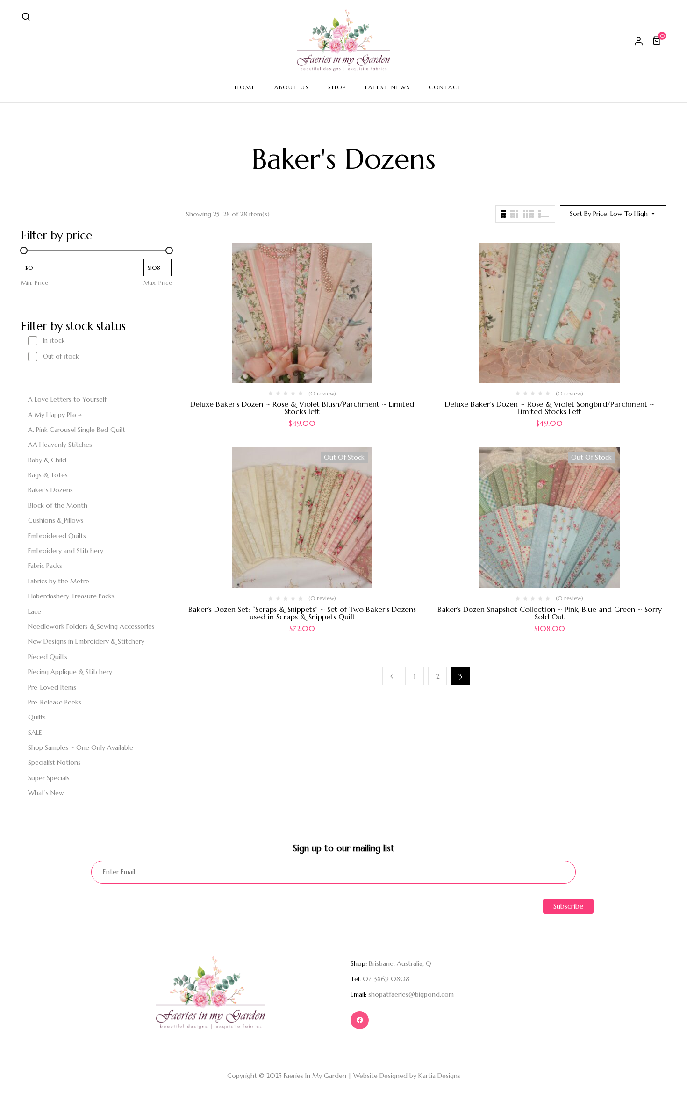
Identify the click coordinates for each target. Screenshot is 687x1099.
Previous (391, 676)
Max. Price (157, 282)
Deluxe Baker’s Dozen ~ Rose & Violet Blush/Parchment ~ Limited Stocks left (302, 407)
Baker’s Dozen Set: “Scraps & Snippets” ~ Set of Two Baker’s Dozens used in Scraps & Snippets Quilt (302, 612)
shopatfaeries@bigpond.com (411, 994)
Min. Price (34, 282)
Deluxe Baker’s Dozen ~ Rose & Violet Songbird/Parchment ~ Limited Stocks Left (549, 407)
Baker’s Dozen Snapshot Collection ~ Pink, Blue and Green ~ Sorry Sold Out (549, 612)
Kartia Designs (439, 1075)
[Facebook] (360, 1020)
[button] (658, 40)
